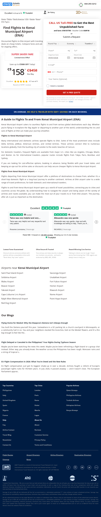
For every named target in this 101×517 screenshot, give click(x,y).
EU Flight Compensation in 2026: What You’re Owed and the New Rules (33, 361)
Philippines (7, 390)
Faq (4, 425)
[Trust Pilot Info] (81, 12)
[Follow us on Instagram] (75, 467)
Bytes (29, 459)
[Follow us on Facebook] (68, 467)
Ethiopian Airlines (73, 405)
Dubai (37, 405)
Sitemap (6, 459)
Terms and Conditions (43, 445)
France (5, 415)
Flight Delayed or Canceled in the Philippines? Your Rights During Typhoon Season (38, 342)
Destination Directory (82, 455)
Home (3, 19)
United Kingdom (9, 400)
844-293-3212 (90, 4)
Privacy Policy (40, 440)
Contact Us (7, 445)
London (38, 390)
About (37, 425)
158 (17, 72)
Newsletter (7, 440)
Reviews (38, 430)
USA (26, 19)
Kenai (38, 19)
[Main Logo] (11, 4)
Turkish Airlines (72, 400)
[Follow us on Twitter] (89, 467)
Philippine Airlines (73, 395)
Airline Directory (56, 455)
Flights (9, 19)
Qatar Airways (71, 390)
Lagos (37, 415)
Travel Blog (7, 435)
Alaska (32, 19)
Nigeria (5, 410)
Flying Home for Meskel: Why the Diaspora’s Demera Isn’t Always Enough (34, 323)
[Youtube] (82, 467)
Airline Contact (8, 430)
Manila (37, 410)
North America (18, 19)
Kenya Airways (72, 410)
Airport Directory (33, 455)
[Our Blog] (96, 467)
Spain (5, 405)
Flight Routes (8, 455)
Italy (4, 395)
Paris (37, 395)
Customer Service (41, 435)
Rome (37, 400)
